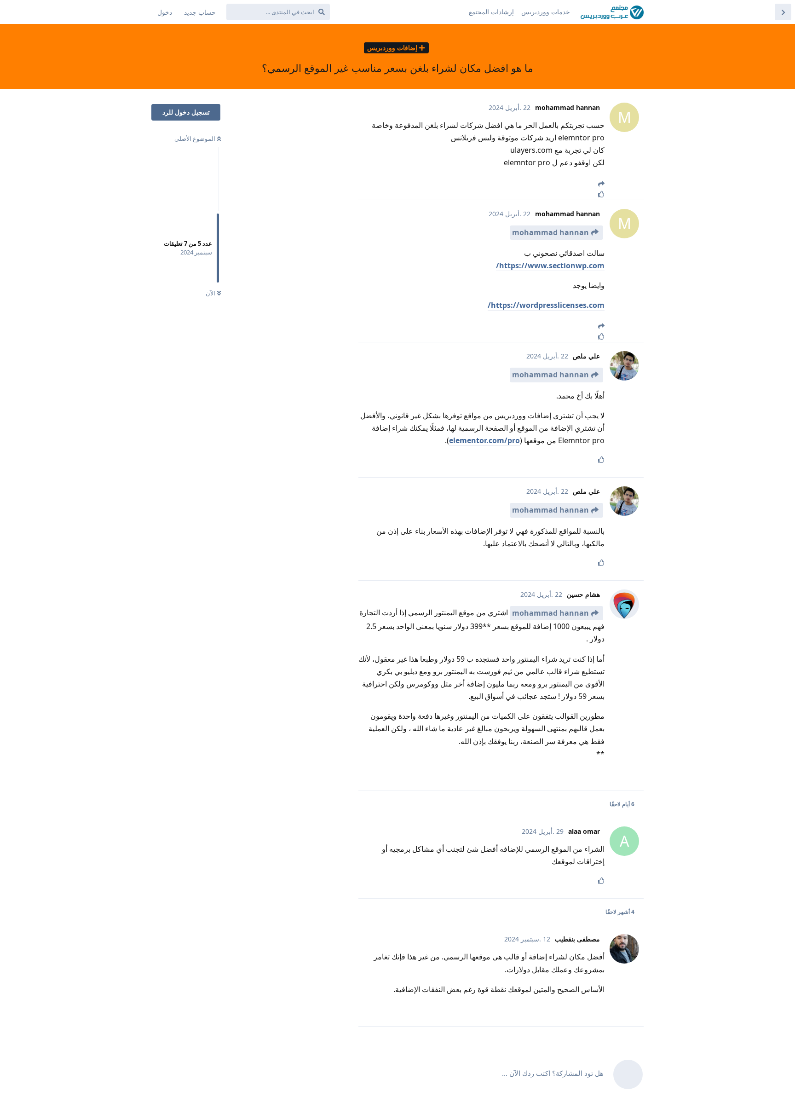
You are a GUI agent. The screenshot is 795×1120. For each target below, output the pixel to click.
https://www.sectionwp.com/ (550, 265)
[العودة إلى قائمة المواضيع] (783, 12)
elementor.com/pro (484, 440)
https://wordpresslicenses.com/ (546, 305)
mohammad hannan (550, 232)
